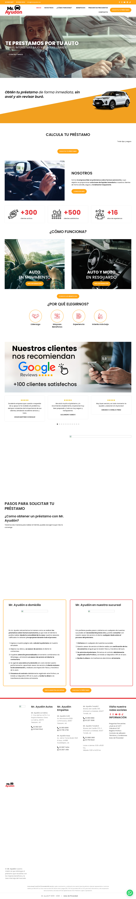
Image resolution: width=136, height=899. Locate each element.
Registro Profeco (115, 731)
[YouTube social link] (124, 2)
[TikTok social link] (130, 2)
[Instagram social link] (121, 2)
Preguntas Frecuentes (117, 724)
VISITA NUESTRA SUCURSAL (54, 690)
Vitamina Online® (88, 896)
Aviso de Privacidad (116, 738)
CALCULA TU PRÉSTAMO (80, 690)
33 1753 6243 (89, 740)
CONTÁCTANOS (16, 54)
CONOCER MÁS (79, 191)
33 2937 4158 (64, 750)
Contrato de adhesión (117, 733)
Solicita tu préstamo (120, 10)
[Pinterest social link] (127, 2)
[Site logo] (13, 10)
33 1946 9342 (20, 2)
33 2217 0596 (89, 720)
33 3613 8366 (64, 728)
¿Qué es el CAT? (115, 726)
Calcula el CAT (114, 728)
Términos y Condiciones (118, 735)
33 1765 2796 (64, 730)
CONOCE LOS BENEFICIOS (68, 296)
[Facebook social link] (119, 2)
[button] (130, 893)
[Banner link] (35, 264)
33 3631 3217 (9, 2)
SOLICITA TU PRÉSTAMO (68, 151)
